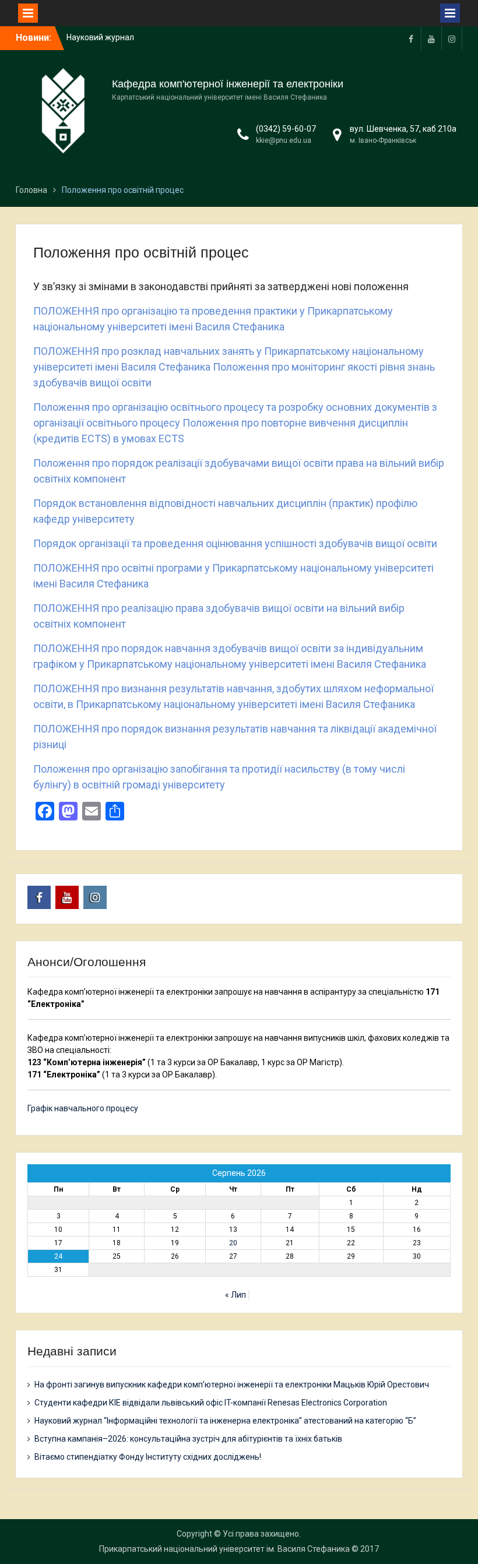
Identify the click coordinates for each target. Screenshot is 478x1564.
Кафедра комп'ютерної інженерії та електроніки (227, 84)
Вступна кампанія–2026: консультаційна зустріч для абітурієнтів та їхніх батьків (188, 1438)
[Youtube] (431, 38)
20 (233, 1243)
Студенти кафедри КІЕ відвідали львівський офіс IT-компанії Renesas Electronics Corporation (210, 1402)
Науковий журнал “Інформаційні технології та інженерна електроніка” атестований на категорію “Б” (225, 1420)
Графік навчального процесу (82, 1108)
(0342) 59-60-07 (286, 128)
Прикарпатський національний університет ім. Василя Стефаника (224, 1549)
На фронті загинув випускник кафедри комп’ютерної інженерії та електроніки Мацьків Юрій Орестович (231, 1384)
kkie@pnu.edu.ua (283, 140)
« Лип (235, 1294)
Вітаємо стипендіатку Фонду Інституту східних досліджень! (147, 1456)
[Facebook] (411, 38)
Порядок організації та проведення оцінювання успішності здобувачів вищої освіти (235, 543)
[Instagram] (452, 38)
